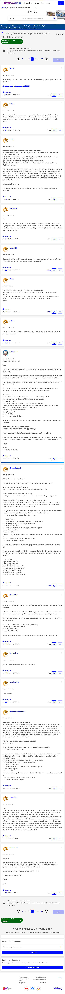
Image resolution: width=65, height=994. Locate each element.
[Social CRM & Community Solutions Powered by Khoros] (58, 988)
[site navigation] (2, 3)
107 (6, 130)
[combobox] (36, 18)
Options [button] (58, 34)
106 (6, 94)
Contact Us (43, 982)
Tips (42, 3)
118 (6, 788)
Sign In (61, 3)
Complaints (22, 982)
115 (6, 644)
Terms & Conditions (40, 977)
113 (6, 458)
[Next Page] (46, 59)
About (48, 3)
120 (6, 892)
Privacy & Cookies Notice (24, 979)
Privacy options (23, 977)
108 (6, 199)
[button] (61, 68)
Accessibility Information (39, 979)
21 (42, 59)
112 (6, 342)
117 (6, 702)
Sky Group (22, 983)
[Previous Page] (18, 59)
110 (6, 270)
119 (6, 838)
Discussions (27, 3)
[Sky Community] (12, 3)
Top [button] (61, 977)
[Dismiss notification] (36, 7)
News (36, 3)
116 (6, 673)
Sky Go (32, 11)
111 (6, 311)
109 (6, 239)
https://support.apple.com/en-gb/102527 (16, 86)
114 (6, 585)
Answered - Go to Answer (12, 42)
